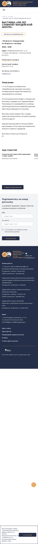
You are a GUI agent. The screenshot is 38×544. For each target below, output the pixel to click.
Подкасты (9, 507)
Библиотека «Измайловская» (23, 391)
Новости (9, 491)
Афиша (8, 498)
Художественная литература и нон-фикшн (23, 444)
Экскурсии (9, 515)
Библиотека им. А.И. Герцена (20, 398)
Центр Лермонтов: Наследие (20, 411)
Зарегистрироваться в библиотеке (21, 476)
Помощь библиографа (16, 478)
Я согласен (27, 535)
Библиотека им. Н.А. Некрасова (21, 395)
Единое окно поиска (16, 431)
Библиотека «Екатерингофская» (22, 381)
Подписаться (11, 238)
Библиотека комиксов (18, 424)
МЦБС (8, 522)
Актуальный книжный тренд (18, 487)
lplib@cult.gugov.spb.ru (19, 322)
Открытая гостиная (17, 413)
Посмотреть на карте (10, 60)
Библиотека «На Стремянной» (24, 383)
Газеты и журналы (15, 448)
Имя (3, 212)
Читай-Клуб (15, 409)
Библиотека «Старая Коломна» (24, 393)
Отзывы (5, 338)
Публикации (10, 517)
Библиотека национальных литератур (24, 417)
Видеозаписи (10, 504)
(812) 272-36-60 (18, 320)
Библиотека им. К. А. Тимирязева (25, 379)
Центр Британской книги (19, 422)
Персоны (9, 500)
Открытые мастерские (18, 415)
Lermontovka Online (12, 502)
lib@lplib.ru (9, 322)
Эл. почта (5, 220)
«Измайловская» (8, 89)
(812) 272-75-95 (9, 320)
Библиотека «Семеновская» (20, 400)
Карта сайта (6, 328)
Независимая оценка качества (13, 335)
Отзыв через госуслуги (10, 341)
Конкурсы (9, 494)
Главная (4, 16)
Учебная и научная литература (19, 446)
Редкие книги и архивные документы (21, 450)
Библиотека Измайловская (13, 34)
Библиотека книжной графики (24, 420)
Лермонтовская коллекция (21, 459)
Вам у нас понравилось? (30, 257)
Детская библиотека (18, 404)
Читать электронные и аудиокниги (20, 485)
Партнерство (6, 331)
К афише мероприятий (12, 187)
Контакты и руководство (14, 524)
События (10, 16)
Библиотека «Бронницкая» (23, 402)
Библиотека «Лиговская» (22, 386)
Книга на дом (13, 483)
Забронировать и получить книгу (20, 481)
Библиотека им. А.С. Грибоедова (25, 388)
